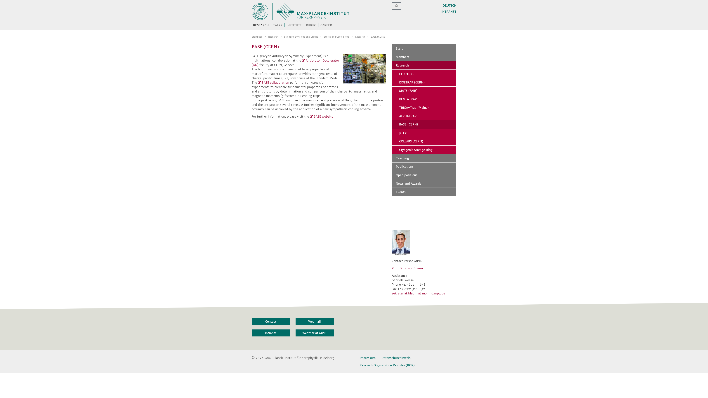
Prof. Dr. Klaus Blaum (407, 268)
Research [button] (261, 25)
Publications (405, 166)
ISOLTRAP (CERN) (412, 82)
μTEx (403, 133)
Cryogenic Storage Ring (416, 150)
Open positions (406, 175)
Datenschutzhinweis (396, 358)
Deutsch (449, 5)
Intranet (448, 11)
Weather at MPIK (314, 333)
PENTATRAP (408, 99)
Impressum (368, 358)
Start (399, 48)
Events (401, 192)
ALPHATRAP (408, 116)
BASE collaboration (275, 82)
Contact (270, 321)
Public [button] (311, 25)
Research (402, 65)
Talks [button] (277, 25)
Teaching (402, 158)
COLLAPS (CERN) (411, 141)
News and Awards (408, 183)
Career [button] (326, 25)
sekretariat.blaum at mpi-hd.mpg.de (418, 293)
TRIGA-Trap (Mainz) (414, 107)
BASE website (323, 116)
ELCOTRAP (406, 74)
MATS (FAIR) (408, 90)
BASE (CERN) (408, 124)
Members (402, 57)
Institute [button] (294, 25)
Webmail (314, 321)
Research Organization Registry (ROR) (387, 365)
